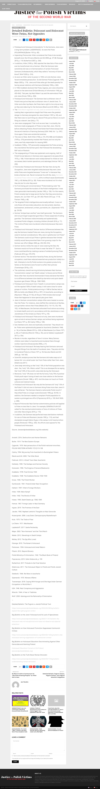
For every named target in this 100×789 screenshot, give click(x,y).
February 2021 (72, 193)
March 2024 (72, 123)
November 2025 (73, 80)
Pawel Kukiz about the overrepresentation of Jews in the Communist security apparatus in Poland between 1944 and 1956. (55, 711)
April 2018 (71, 265)
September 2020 (73, 203)
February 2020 (72, 218)
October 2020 (72, 201)
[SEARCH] (86, 26)
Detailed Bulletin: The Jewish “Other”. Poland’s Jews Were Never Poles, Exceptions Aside (19, 730)
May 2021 (71, 186)
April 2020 (71, 214)
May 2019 (71, 237)
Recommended (38, 4)
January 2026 (72, 76)
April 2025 (71, 95)
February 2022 (72, 167)
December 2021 (73, 171)
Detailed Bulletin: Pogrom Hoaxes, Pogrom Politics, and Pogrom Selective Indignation (54, 675)
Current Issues (11, 4)
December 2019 (73, 223)
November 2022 (73, 150)
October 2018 (72, 252)
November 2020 (73, 199)
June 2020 (71, 210)
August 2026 (72, 61)
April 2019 (71, 240)
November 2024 (73, 106)
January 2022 (72, 169)
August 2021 (72, 180)
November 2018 (73, 250)
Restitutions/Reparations (85, 4)
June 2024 (71, 116)
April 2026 (71, 69)
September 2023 (73, 131)
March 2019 (72, 242)
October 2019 (72, 227)
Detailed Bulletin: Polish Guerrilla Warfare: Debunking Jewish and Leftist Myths (37, 730)
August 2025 (72, 87)
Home (3, 4)
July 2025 (71, 89)
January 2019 (72, 246)
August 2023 (72, 133)
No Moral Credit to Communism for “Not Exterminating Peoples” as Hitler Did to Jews (24, 675)
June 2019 (71, 235)
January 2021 (72, 195)
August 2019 (72, 231)
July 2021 (71, 182)
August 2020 (72, 205)
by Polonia (71, 51)
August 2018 (72, 257)
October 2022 (72, 152)
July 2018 (71, 259)
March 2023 (72, 142)
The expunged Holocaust (77, 50)
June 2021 (71, 184)
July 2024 (71, 114)
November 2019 (73, 225)
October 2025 (72, 82)
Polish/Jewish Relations (24, 4)
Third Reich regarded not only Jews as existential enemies (39, 110)
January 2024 (72, 127)
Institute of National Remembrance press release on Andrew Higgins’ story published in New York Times (38, 710)
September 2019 (73, 229)
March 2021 (72, 191)
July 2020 (71, 208)
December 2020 (73, 197)
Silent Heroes (6, 8)
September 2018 (73, 254)
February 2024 (72, 125)
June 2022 (71, 159)
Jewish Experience (50, 4)
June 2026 (71, 65)
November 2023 (73, 129)
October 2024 (72, 108)
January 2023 (72, 146)
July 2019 (71, 233)
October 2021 (72, 176)
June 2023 (71, 135)
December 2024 (73, 103)
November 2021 (73, 174)
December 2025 (73, 78)
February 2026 (72, 74)
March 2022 (72, 165)
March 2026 (72, 72)
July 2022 (71, 157)
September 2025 (73, 84)
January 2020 (72, 220)
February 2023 (72, 144)
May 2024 (71, 118)
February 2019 (72, 244)
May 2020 (71, 212)
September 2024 (73, 110)
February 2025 (72, 99)
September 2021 (73, 178)
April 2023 (71, 140)
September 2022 (73, 155)
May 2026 (71, 67)
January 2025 (72, 101)
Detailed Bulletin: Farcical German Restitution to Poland (55, 729)
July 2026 (71, 63)
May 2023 (71, 137)
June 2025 (71, 91)
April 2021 (71, 189)
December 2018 (73, 248)
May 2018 (71, 263)
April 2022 (71, 163)
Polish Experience (62, 4)
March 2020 (72, 216)
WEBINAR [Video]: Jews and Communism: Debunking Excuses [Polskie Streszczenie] (20, 710)
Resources (72, 4)
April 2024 (71, 121)
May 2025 (71, 93)
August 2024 (72, 112)
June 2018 (71, 261)
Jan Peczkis (15, 36)
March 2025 (72, 97)
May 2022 (71, 161)
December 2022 (73, 148)
